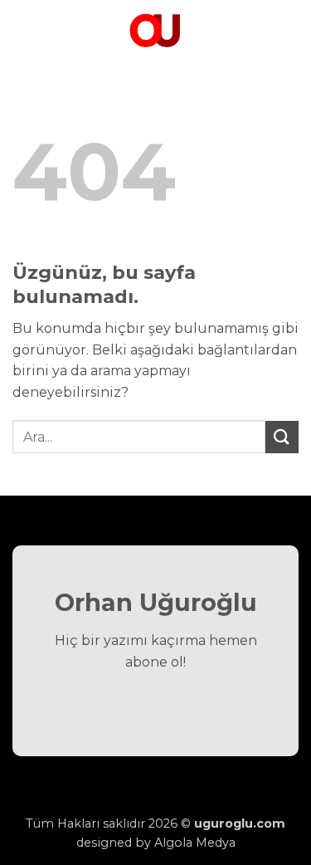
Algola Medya (195, 842)
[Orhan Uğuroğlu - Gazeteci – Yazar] (156, 29)
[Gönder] (282, 437)
